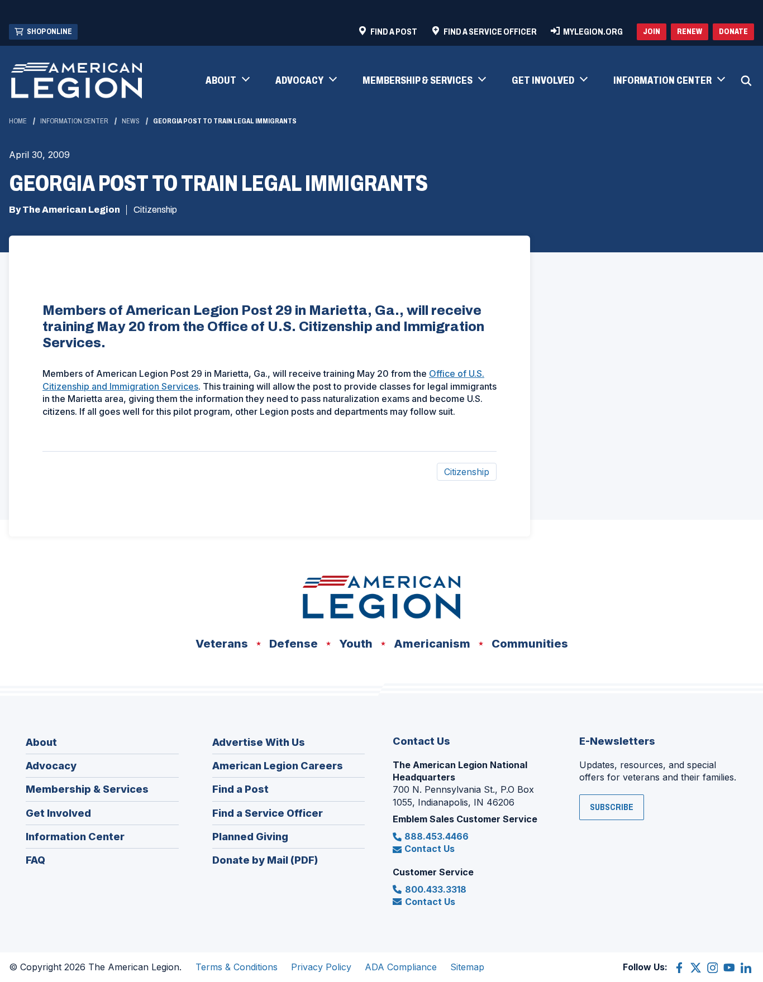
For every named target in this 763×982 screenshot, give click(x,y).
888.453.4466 (436, 836)
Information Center (74, 121)
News (131, 121)
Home (18, 121)
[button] (227, 81)
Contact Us (429, 848)
